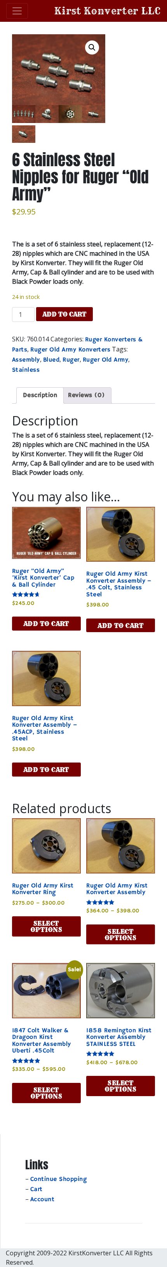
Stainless (26, 370)
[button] (92, 47)
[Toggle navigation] (17, 11)
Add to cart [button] (46, 623)
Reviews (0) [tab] (86, 395)
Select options (46, 926)
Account (42, 1200)
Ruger (71, 360)
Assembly (26, 360)
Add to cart (64, 314)
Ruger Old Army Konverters (70, 350)
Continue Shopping (58, 1179)
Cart (36, 1189)
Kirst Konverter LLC (107, 11)
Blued (51, 360)
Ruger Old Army (106, 360)
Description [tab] (40, 395)
